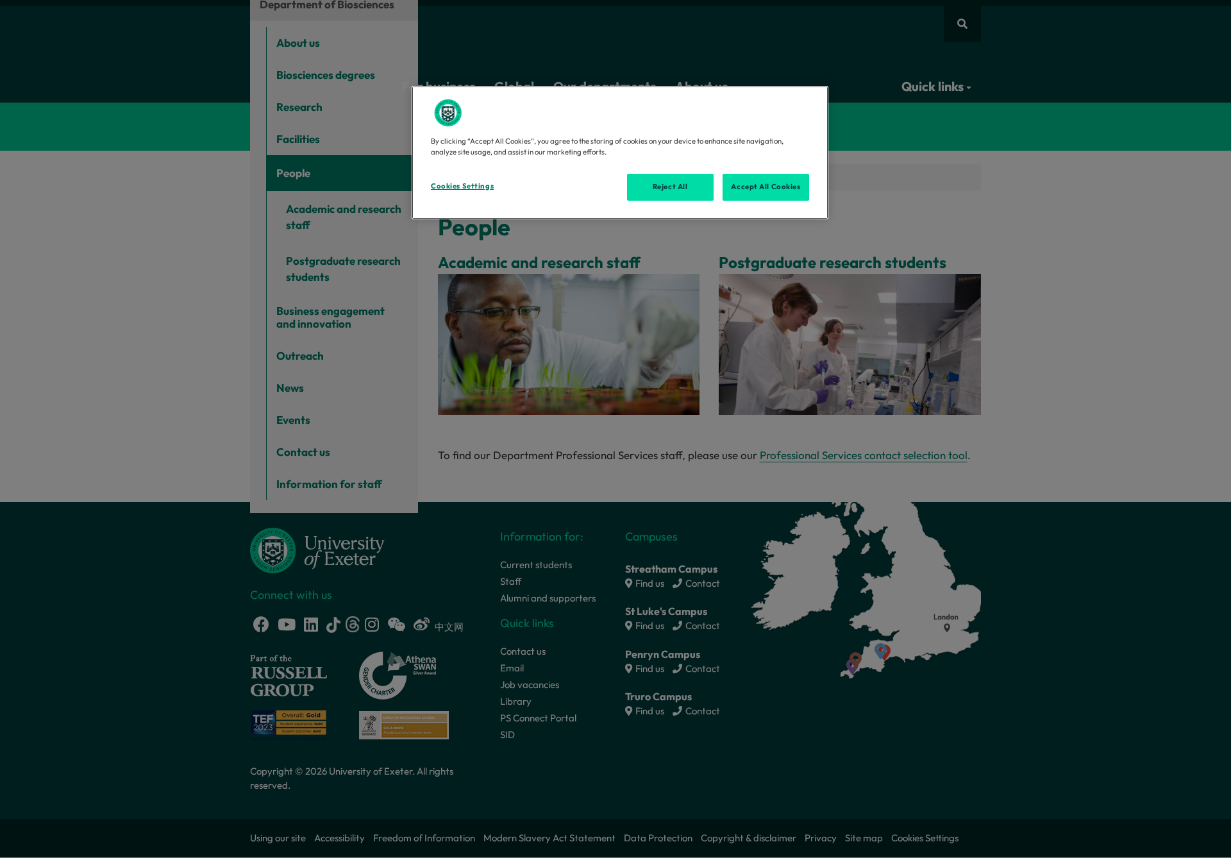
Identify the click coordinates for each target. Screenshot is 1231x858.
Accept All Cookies (765, 186)
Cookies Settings (462, 185)
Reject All (670, 186)
